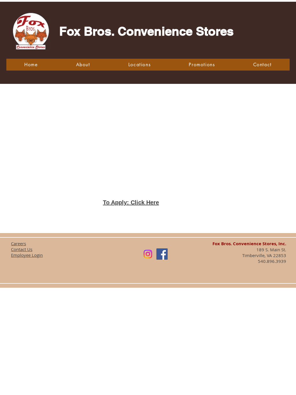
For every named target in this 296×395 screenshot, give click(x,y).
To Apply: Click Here (131, 202)
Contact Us (21, 249)
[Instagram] (147, 254)
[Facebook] (162, 254)
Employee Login (27, 255)
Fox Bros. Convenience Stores (146, 31)
